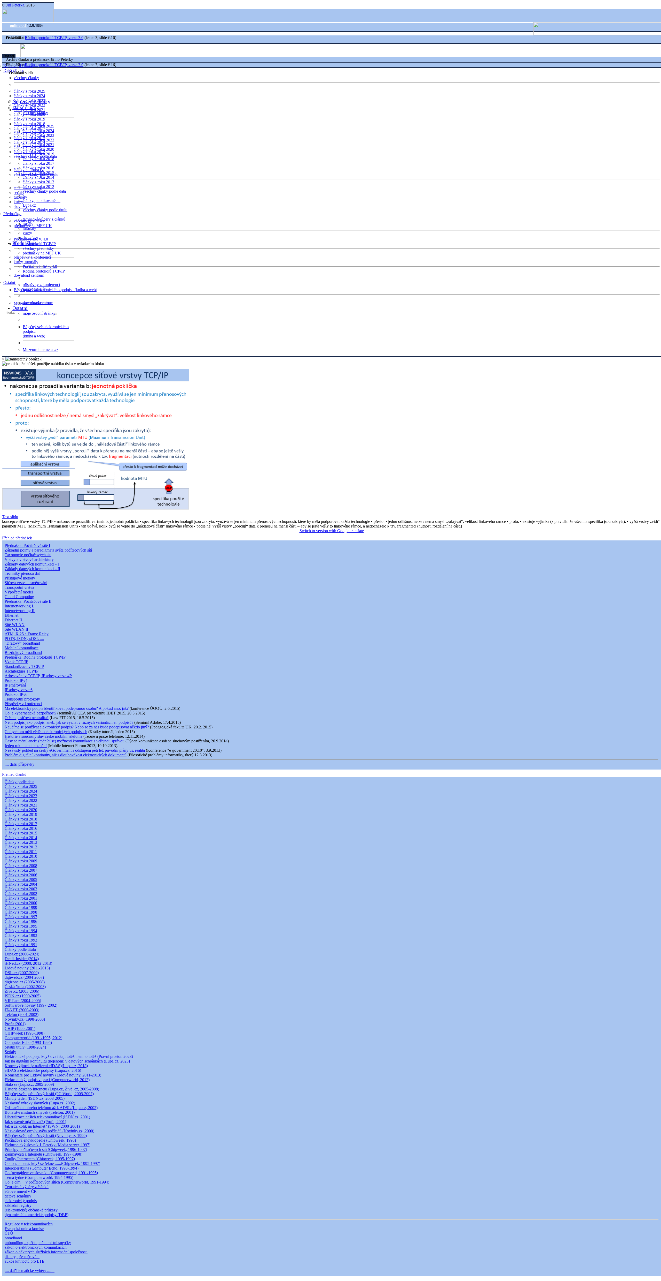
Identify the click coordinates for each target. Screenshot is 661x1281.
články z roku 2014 (38, 177)
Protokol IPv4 (16, 680)
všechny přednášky (38, 248)
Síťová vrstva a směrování (26, 583)
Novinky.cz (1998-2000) (25, 1019)
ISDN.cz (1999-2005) (23, 996)
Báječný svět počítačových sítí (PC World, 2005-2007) (49, 1093)
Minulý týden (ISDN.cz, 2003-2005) (35, 1098)
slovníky (21, 206)
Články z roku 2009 (21, 861)
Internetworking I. (19, 606)
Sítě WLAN (15, 624)
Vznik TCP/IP (16, 662)
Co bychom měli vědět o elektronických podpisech (46, 731)
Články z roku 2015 (21, 833)
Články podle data (19, 782)
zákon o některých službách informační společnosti (46, 1252)
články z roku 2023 (38, 135)
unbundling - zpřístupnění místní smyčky (38, 1242)
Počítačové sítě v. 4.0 (40, 266)
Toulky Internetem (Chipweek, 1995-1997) (40, 1159)
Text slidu (10, 517)
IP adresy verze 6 (19, 690)
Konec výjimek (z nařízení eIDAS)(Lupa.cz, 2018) (46, 1066)
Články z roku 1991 (21, 945)
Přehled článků (14, 774)
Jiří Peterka (15, 5)
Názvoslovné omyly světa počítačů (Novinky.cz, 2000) (49, 1131)
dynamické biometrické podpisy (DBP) (36, 1214)
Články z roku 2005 (21, 879)
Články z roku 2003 (21, 889)
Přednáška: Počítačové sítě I (27, 545)
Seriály (10, 1052)
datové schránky (18, 1196)
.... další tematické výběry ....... (29, 1270)
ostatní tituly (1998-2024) (25, 1047)
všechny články (26, 78)
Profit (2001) (15, 1024)
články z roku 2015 (38, 172)
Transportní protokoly (22, 699)
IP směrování (15, 685)
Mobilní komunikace (21, 648)
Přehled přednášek (17, 538)
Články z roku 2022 (21, 800)
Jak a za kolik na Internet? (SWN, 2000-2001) (42, 1126)
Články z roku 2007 (21, 870)
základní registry (18, 1205)
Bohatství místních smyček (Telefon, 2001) (40, 1112)
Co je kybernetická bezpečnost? (30, 713)
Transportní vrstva (19, 587)
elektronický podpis (21, 1201)
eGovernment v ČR (21, 1191)
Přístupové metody (20, 578)
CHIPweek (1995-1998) (24, 1033)
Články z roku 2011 (21, 851)
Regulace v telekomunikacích (29, 1224)
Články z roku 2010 (21, 856)
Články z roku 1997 (21, 917)
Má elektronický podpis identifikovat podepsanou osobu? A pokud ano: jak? (67, 708)
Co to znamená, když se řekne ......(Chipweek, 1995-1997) (52, 1163)
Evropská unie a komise (24, 1228)
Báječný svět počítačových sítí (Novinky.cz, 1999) (46, 1135)
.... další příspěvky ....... (24, 764)
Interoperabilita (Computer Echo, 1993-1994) (41, 1168)
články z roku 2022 (38, 140)
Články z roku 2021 (21, 805)
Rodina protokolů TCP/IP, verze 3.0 (54, 37)
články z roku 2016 (38, 168)
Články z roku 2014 (21, 837)
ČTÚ (9, 1233)
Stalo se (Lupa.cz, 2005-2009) (29, 1084)
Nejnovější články (31, 101)
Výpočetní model (19, 592)
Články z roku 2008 (21, 865)
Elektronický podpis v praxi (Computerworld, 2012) (47, 1079)
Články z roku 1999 (21, 907)
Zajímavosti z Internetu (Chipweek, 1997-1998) (43, 1154)
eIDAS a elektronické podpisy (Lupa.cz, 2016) (43, 1070)
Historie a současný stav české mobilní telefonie (43, 736)
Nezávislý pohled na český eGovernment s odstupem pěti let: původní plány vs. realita (75, 750)
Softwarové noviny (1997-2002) (31, 1005)
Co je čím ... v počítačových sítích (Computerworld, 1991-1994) (57, 1182)
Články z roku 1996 (21, 921)
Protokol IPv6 (16, 694)
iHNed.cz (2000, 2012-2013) (28, 963)
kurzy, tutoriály (26, 262)
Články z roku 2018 (21, 819)
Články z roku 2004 (21, 884)
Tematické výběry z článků (27, 1187)
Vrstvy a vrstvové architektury (29, 559)
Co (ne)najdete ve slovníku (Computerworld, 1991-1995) (51, 1173)
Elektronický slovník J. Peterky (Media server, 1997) (47, 1145)
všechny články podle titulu (45, 210)
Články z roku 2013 (21, 842)
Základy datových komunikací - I (32, 564)
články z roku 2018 (38, 158)
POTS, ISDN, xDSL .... (24, 638)
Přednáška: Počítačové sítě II (28, 601)
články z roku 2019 (29, 119)
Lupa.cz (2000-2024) (22, 954)
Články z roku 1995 (21, 926)
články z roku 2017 (38, 163)
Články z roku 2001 (21, 898)
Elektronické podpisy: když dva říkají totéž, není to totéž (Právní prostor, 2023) (69, 1056)
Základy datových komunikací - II (32, 569)
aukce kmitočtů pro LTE (24, 1261)
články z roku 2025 (29, 91)
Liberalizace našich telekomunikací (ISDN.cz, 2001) (47, 1117)
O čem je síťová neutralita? (27, 717)
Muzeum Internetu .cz (40, 349)
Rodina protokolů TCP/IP (35, 244)
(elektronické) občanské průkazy (31, 1210)
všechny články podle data (44, 191)
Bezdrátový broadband (23, 652)
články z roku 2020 (38, 149)
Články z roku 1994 (21, 931)
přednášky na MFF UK (42, 253)
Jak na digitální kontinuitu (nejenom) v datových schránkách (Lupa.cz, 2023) (67, 1061)
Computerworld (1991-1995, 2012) (33, 1038)
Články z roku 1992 (21, 940)
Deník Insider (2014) (22, 958)
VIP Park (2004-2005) (23, 1000)
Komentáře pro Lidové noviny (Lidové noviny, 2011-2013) (53, 1075)
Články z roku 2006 (21, 875)
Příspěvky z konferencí (23, 704)
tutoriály (20, 197)
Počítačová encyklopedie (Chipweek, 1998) (40, 1140)
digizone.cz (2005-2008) (25, 982)
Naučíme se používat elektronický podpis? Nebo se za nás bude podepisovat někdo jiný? (77, 727)
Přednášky (12, 214)
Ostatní (9, 282)
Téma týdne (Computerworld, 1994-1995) (39, 1177)
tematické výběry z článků (44, 219)
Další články (25, 107)
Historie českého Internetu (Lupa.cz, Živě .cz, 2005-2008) (52, 1089)
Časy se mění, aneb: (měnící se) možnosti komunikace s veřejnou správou (64, 741)
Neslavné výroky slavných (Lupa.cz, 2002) (40, 1103)
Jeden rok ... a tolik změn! (26, 745)
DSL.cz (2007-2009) (22, 972)
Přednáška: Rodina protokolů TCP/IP (35, 657)
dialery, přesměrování (22, 1256)
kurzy (27, 233)
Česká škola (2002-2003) (25, 986)
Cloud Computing (19, 596)
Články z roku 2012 (21, 847)
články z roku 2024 (29, 96)
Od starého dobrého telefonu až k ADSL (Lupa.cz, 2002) (51, 1107)
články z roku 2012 (38, 186)
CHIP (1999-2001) (20, 1028)
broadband (13, 1238)
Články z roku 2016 (21, 828)
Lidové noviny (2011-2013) (27, 968)
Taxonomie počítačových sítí (28, 555)
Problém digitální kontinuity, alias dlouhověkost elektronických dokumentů (66, 755)
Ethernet (11, 615)
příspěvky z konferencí (32, 257)
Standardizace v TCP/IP (24, 666)
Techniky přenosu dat (22, 573)
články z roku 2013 (38, 182)
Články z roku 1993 (21, 935)
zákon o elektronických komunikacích (36, 1247)
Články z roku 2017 (21, 824)
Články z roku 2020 (21, 810)
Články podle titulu (20, 949)
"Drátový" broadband (22, 643)
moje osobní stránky (39, 313)
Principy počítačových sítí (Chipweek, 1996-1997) (46, 1149)
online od (18, 25)
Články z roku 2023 (21, 796)
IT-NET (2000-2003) (22, 1010)
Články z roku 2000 (21, 903)
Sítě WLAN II (16, 629)
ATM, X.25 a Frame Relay (27, 634)
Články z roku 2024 (21, 791)
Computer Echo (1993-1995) (28, 1042)
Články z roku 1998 (21, 912)
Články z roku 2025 (21, 786)
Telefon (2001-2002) (21, 1014)
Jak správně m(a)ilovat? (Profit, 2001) (35, 1121)
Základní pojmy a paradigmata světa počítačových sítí (48, 550)
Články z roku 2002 (21, 893)
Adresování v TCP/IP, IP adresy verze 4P (38, 676)
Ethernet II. (14, 620)
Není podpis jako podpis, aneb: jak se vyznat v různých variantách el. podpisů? (69, 722)
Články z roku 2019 (21, 814)
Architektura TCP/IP (21, 671)
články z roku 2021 (38, 144)
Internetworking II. (20, 610)
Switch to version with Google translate (332, 531)
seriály (28, 224)
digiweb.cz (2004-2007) (24, 977)
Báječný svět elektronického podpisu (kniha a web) (55, 290)
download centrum (29, 275)
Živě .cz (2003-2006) (22, 991)
